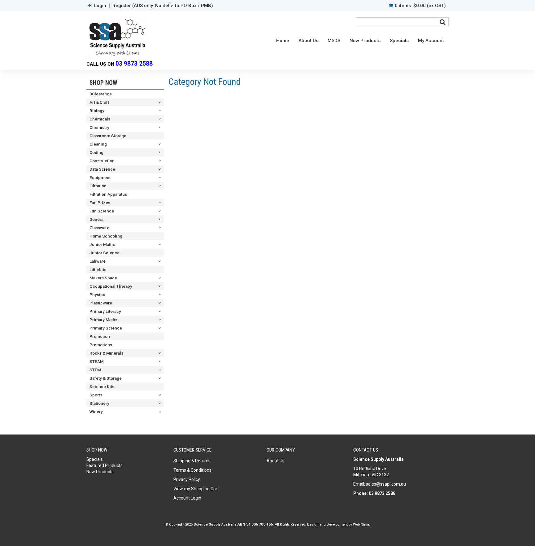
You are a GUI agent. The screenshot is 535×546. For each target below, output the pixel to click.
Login (100, 5)
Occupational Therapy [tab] (110, 286)
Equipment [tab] (100, 177)
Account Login (187, 498)
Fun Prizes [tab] (99, 202)
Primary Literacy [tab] (105, 311)
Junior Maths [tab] (102, 244)
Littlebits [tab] (97, 269)
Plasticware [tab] (100, 302)
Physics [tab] (97, 294)
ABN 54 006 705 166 (255, 524)
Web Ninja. (361, 524)
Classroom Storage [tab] (107, 135)
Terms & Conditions (192, 470)
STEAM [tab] (96, 361)
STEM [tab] (95, 369)
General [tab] (97, 219)
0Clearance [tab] (100, 93)
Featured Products (104, 465)
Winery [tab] (96, 411)
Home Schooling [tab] (105, 236)
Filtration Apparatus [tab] (108, 194)
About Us (308, 40)
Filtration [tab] (98, 185)
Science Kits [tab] (101, 386)
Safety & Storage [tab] (105, 378)
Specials (399, 40)
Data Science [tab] (102, 169)
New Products (365, 40)
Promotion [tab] (99, 336)
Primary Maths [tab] (103, 319)
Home (282, 40)
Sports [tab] (95, 394)
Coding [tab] (96, 152)
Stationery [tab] (99, 403)
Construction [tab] (102, 160)
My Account (431, 40)
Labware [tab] (97, 261)
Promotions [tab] (100, 344)
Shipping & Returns (192, 460)
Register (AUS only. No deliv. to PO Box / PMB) (162, 5)
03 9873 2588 (134, 63)
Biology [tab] (96, 110)
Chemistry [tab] (99, 127)
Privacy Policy (186, 479)
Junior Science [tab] (104, 252)
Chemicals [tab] (99, 118)
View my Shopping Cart (196, 488)
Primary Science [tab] (105, 327)
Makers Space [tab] (103, 277)
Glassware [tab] (99, 227)
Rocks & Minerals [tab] (106, 353)
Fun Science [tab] (101, 210)
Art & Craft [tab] (99, 102)
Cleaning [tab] (98, 144)
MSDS (334, 40)
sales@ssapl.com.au (386, 484)
